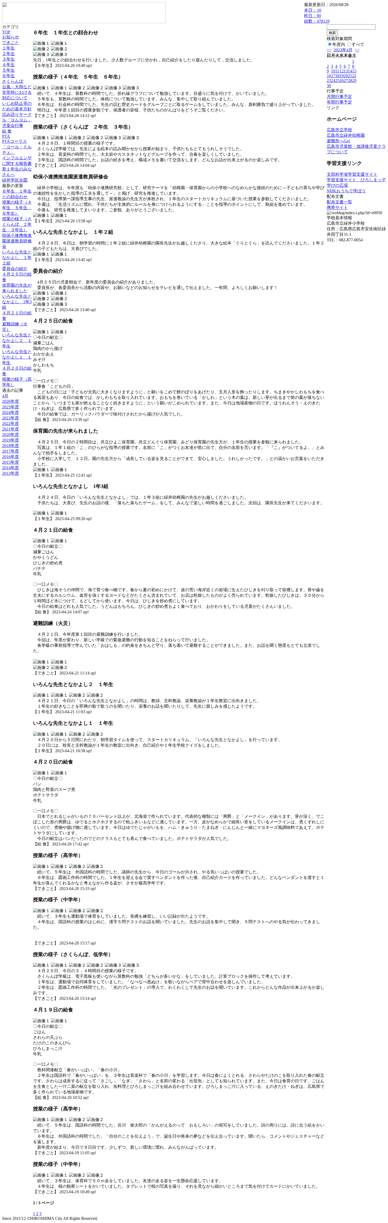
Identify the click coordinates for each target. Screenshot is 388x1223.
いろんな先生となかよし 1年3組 (17, 302)
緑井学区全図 (14, 180)
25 (337, 80)
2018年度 (10, 445)
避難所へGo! (338, 141)
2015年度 (10, 462)
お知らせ (10, 37)
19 (341, 76)
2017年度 (10, 451)
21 (350, 76)
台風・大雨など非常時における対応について (17, 92)
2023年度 (10, 418)
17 (333, 76)
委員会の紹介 (14, 268)
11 (337, 71)
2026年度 (10, 401)
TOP (6, 32)
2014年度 (10, 468)
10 (333, 71)
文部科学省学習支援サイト (352, 174)
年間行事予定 (339, 102)
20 (346, 76)
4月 (5, 396)
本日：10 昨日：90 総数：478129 (316, 15)
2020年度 (10, 434)
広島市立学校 (339, 130)
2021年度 (10, 429)
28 (350, 80)
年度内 (338, 44)
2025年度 (10, 407)
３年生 (8, 59)
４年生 (8, 64)
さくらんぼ (12, 81)
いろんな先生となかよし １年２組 (17, 257)
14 (350, 71)
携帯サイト (337, 207)
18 (337, 76)
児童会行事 (12, 125)
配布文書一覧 (339, 202)
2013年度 (10, 473)
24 (333, 80)
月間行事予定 (339, 96)
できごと (10, 42)
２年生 (8, 53)
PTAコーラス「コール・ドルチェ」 (17, 147)
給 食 (7, 131)
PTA (6, 136)
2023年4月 (343, 50)
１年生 (8, 48)
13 (346, 71)
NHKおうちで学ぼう (346, 191)
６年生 (8, 76)
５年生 (8, 70)
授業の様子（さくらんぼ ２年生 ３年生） (17, 224)
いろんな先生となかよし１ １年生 (17, 357)
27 (346, 80)
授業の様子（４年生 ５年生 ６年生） (17, 208)
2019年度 (10, 440)
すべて (358, 44)
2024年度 (10, 412)
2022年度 (10, 423)
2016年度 (10, 456)
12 (341, 71)
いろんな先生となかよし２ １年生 (17, 340)
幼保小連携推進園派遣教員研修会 (17, 241)
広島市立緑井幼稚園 (346, 135)
